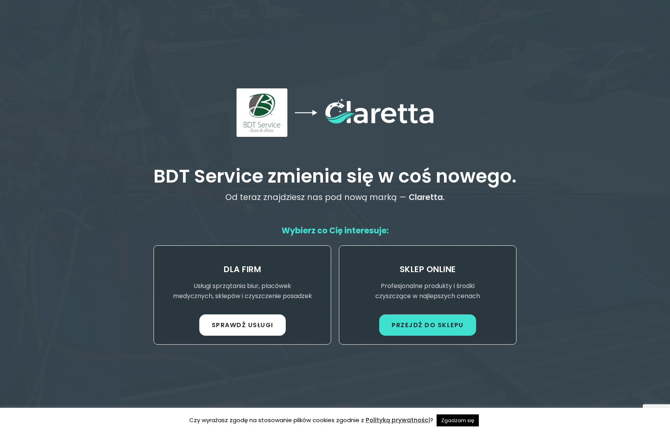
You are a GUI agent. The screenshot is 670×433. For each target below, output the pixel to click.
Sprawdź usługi (242, 325)
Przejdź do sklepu (428, 325)
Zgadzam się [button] (457, 420)
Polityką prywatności (398, 420)
